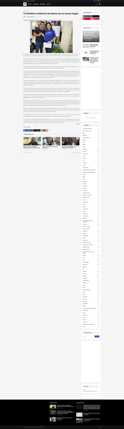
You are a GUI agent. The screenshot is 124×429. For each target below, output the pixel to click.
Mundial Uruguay (91, 249)
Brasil (91, 146)
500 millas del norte (91, 130)
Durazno (91, 183)
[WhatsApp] (42, 130)
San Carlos (91, 296)
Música (91, 255)
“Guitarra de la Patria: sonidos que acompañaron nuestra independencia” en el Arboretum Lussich (65, 412)
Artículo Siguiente (75, 152)
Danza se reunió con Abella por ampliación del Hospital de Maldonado (31, 147)
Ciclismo (91, 158)
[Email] (47, 130)
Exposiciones (91, 202)
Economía (91, 186)
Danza (91, 179)
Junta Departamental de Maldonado (91, 221)
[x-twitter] (96, 1)
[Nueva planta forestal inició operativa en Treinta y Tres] (86, 52)
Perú (91, 269)
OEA (91, 257)
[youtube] (98, 1)
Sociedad (32, 0)
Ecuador (91, 188)
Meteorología (91, 235)
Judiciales (91, 218)
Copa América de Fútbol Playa (91, 169)
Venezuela (91, 322)
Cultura (91, 174)
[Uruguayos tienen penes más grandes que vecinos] (86, 46)
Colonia (91, 165)
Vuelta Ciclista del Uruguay (91, 324)
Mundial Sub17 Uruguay (91, 244)
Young (91, 326)
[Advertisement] (91, 88)
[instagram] (95, 19)
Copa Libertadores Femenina (91, 172)
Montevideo (91, 240)
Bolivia (91, 144)
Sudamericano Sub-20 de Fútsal (91, 308)
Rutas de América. (91, 289)
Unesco (91, 319)
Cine (91, 160)
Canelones (91, 149)
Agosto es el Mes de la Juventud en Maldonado (50, 147)
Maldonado (91, 231)
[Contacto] (95, 21)
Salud (91, 294)
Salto (91, 292)
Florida (91, 206)
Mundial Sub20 (91, 247)
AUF (91, 142)
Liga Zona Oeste (91, 228)
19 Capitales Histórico (91, 128)
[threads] (100, 1)
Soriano (91, 305)
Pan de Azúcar (91, 262)
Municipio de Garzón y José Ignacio (91, 252)
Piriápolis (91, 271)
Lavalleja (91, 224)
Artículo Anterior (27, 152)
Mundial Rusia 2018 (91, 242)
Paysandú (91, 266)
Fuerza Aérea (91, 209)
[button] (96, 4)
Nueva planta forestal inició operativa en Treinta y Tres (94, 52)
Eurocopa (91, 199)
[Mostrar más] (49, 130)
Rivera (91, 285)
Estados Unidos (91, 197)
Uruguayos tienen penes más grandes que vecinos (94, 45)
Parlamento (91, 264)
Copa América (91, 167)
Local (48, 4)
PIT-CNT (91, 273)
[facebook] (94, 1)
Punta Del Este (91, 280)
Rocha (91, 287)
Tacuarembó (91, 310)
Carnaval (91, 151)
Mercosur (91, 233)
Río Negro (91, 282)
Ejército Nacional (91, 192)
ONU (91, 259)
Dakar (91, 176)
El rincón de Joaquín (91, 195)
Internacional (91, 215)
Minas (91, 237)
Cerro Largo (91, 153)
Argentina (91, 135)
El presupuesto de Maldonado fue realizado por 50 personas (69, 147)
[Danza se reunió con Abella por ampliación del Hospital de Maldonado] (53, 407)
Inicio (24, 0)
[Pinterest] (44, 130)
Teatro (91, 312)
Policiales (28, 0)
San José (91, 299)
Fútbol (91, 211)
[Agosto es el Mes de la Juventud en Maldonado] (53, 419)
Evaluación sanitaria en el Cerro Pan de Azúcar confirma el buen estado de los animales (94, 60)
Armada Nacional (91, 137)
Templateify (30, 427)
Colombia (91, 163)
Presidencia (91, 278)
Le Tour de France (91, 226)
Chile (91, 156)
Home (99, 427)
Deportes (91, 181)
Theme (41, 427)
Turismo (91, 317)
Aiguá (91, 133)
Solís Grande (91, 303)
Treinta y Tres (91, 315)
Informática (91, 213)
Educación (91, 190)
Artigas (91, 140)
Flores (91, 204)
